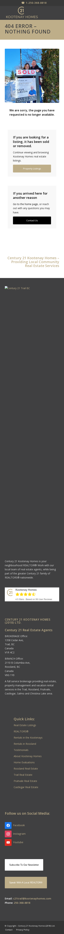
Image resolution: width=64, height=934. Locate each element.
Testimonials (21, 750)
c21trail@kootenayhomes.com (32, 898)
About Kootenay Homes (28, 756)
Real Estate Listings (25, 725)
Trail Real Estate (23, 774)
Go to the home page (25, 204)
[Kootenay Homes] (26, 12)
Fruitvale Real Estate (25, 781)
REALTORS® (21, 731)
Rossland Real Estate (26, 768)
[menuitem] (8, 930)
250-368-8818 (22, 902)
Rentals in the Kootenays (28, 737)
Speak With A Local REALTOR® (25, 882)
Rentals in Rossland (25, 743)
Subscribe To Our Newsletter (24, 865)
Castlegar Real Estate (26, 787)
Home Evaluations (24, 762)
